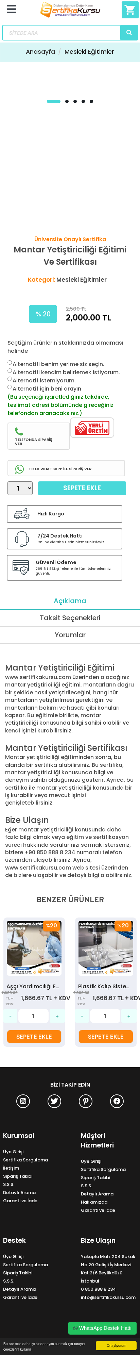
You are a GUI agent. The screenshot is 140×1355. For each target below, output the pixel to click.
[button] (54, 101)
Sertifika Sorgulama (25, 1160)
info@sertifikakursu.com (108, 1297)
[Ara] (129, 32)
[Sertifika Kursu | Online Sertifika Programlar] (70, 12)
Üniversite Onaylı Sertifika (70, 239)
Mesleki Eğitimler (89, 52)
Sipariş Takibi (17, 1176)
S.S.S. (8, 1184)
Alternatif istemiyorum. (44, 380)
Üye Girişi (13, 1152)
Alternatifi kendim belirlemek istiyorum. (66, 372)
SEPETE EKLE (34, 1036)
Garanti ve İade (20, 1200)
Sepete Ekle (82, 488)
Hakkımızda (94, 1202)
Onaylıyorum (116, 1345)
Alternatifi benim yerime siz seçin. (58, 364)
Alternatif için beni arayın (47, 389)
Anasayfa (40, 52)
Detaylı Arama (19, 1192)
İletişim (11, 1168)
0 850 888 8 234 (98, 1289)
